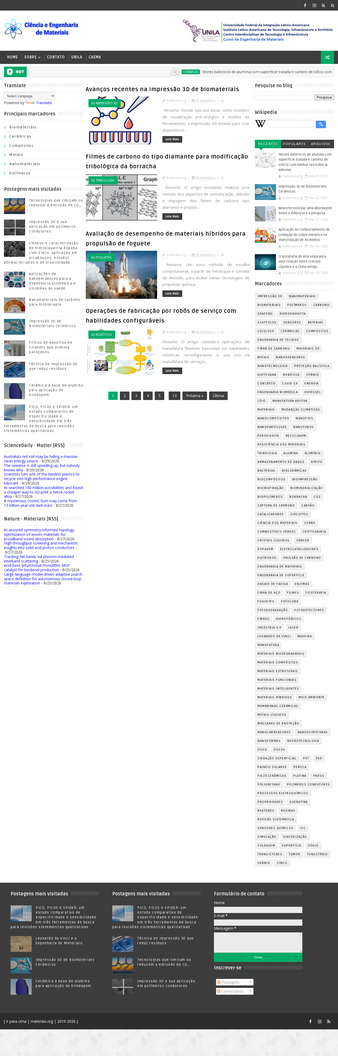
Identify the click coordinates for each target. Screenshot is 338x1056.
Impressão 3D (107, 103)
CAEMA (95, 57)
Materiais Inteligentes (278, 689)
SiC (303, 828)
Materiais (266, 410)
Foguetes (103, 257)
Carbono (321, 305)
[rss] (323, 5)
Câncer (302, 540)
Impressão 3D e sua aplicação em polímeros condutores (52, 227)
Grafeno (265, 314)
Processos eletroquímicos (282, 793)
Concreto (266, 383)
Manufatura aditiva (290, 401)
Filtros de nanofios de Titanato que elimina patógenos (50, 347)
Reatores (265, 811)
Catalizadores (270, 514)
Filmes (293, 593)
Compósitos (21, 145)
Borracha (298, 497)
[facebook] (305, 5)
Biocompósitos (271, 479)
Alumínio (313, 453)
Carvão (308, 506)
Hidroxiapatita (293, 314)
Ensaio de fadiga (272, 584)
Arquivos (321, 144)
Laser (293, 628)
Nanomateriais (24, 164)
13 (174, 395)
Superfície (291, 846)
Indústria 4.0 (269, 628)
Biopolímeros (270, 497)
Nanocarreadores (274, 732)
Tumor (295, 854)
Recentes (268, 144)
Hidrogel (312, 392)
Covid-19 (290, 383)
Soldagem (266, 846)
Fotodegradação (272, 610)
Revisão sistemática (275, 819)
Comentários (231, 991)
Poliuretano (268, 785)
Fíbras (263, 619)
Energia (311, 383)
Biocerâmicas (294, 471)
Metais (16, 154)
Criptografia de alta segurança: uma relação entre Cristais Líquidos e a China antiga (303, 261)
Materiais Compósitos (277, 662)
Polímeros (20, 173)
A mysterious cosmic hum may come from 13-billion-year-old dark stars (40, 503)
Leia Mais (172, 139)
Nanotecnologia (272, 366)
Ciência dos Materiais (277, 523)
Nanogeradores (290, 357)
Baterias (315, 322)
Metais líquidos (272, 715)
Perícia (300, 767)
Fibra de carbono (273, 349)
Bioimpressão (305, 479)
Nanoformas (269, 741)
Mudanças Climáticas (300, 410)
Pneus (319, 776)
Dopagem (265, 549)
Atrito (316, 462)
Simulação (266, 837)
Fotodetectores (309, 610)
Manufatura (268, 645)
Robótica (104, 334)
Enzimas (302, 584)
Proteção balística (311, 366)
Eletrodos (267, 558)
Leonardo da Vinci (274, 636)
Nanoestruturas (313, 732)
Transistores (269, 854)
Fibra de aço (268, 593)
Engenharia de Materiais (279, 567)
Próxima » (194, 395)
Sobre (30, 57)
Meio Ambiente (312, 697)
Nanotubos (303, 427)
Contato (56, 57)
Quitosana (266, 375)
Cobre (310, 523)
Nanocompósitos (273, 418)
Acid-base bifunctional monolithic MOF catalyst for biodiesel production (37, 567)
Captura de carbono (276, 506)
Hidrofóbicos (288, 619)
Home (12, 57)
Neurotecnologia (303, 741)
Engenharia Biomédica (277, 392)
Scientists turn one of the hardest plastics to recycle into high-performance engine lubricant (41, 479)
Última (218, 395)
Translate (44, 102)
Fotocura (289, 601)
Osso (262, 750)
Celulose (265, 331)
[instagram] (314, 5)
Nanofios (304, 418)
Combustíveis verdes (276, 532)
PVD (319, 758)
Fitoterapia (316, 593)
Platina (300, 776)
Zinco (282, 863)
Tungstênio (317, 854)
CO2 (317, 497)
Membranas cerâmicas (277, 706)
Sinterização (295, 837)
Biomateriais (22, 127)
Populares (294, 144)
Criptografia (314, 532)
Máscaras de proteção (278, 723)
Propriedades (270, 802)
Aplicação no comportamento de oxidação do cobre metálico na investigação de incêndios (304, 234)
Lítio (261, 401)
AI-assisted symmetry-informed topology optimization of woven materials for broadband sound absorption (39, 534)
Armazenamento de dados (280, 462)
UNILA (76, 57)
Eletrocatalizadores (299, 549)
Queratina (298, 802)
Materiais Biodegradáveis (280, 654)
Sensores (292, 322)
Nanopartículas (272, 427)
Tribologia (105, 180)
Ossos (279, 750)
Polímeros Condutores (308, 785)
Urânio (263, 863)
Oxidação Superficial (277, 758)
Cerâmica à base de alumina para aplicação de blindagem (56, 390)
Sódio (313, 846)
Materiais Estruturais (277, 671)
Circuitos (299, 514)
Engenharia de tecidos (278, 340)
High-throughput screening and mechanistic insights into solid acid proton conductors (41, 545)
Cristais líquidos (273, 540)
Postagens (230, 982)
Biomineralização (306, 488)
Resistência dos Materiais (281, 444)
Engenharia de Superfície (280, 575)
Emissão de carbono (302, 558)
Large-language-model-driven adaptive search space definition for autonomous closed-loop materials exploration (43, 579)
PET (306, 758)
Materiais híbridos (274, 697)
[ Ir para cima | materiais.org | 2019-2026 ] (41, 1021)
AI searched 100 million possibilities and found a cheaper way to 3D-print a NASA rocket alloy (43, 492)
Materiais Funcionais (277, 680)
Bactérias (266, 471)
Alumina (291, 453)
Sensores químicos (275, 828)
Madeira (305, 636)
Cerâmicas (174, 72)
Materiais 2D (308, 349)
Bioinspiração (270, 488)
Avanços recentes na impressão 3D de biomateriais (162, 89)
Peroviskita (268, 436)
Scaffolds (267, 322)
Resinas (288, 811)
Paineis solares (272, 767)
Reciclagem (296, 436)
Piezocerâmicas (272, 776)
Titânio (312, 375)
